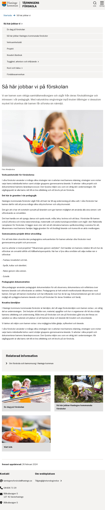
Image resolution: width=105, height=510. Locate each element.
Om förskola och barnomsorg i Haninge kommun (31, 363)
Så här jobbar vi (12, 23)
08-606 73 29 (10, 488)
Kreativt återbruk (14, 55)
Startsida (8, 15)
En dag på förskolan (16, 29)
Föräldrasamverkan (15, 74)
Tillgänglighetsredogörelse (47, 481)
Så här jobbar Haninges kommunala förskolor (27, 36)
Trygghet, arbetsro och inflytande (22, 62)
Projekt (10, 49)
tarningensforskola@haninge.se (18, 481)
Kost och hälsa (14, 68)
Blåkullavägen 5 (11, 503)
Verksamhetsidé (14, 42)
